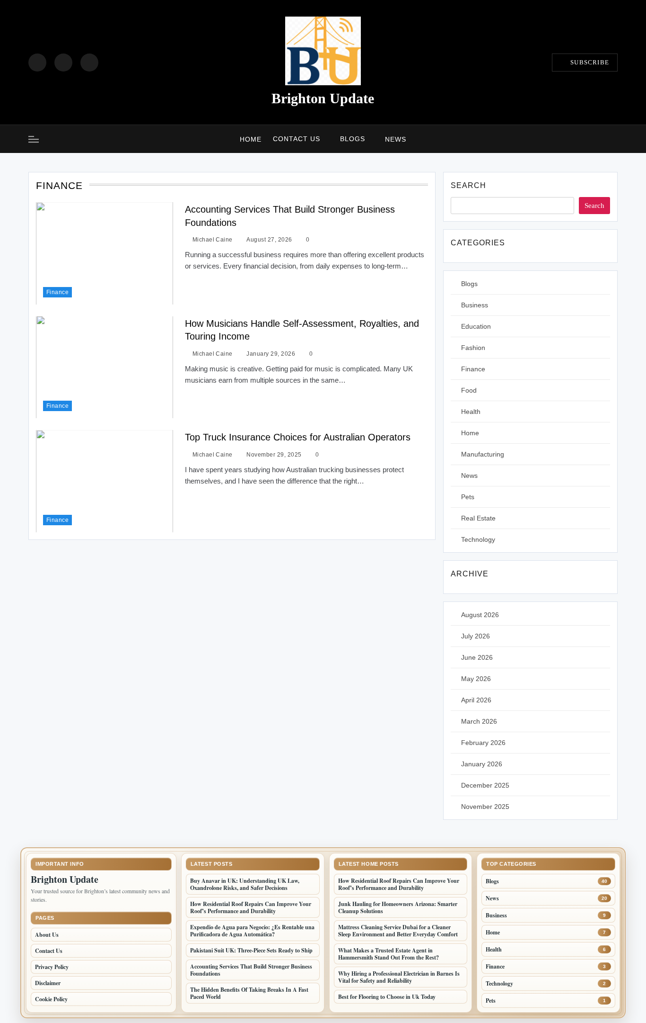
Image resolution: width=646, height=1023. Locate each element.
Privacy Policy (52, 967)
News (395, 139)
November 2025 (485, 806)
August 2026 (480, 615)
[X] (89, 63)
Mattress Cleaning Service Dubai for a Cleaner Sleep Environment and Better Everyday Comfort (398, 930)
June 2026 (477, 657)
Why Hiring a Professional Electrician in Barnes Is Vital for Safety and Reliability (399, 977)
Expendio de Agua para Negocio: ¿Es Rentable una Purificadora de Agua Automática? (252, 930)
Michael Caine (212, 239)
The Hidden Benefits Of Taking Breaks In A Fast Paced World (249, 993)
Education (476, 326)
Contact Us (296, 139)
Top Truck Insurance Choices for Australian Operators (297, 437)
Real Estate (478, 518)
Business (474, 305)
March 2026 (479, 721)
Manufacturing (482, 454)
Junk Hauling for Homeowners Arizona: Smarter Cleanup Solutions (397, 907)
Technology (478, 539)
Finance (57, 292)
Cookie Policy (51, 999)
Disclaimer (48, 983)
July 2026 (475, 636)
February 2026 (483, 742)
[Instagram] (63, 63)
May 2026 (476, 678)
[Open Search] (614, 139)
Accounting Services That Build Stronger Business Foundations (251, 970)
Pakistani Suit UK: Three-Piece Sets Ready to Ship (251, 950)
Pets (467, 497)
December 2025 (485, 785)
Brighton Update (322, 98)
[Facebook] (37, 63)
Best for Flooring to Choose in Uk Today (387, 997)
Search (468, 185)
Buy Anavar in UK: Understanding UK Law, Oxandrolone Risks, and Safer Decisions (244, 884)
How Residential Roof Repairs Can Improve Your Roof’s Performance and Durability (250, 907)
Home (251, 139)
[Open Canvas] (33, 139)
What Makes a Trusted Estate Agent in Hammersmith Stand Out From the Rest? (388, 953)
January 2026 (481, 764)
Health (470, 411)
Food (469, 390)
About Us (47, 935)
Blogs (352, 139)
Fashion (473, 347)
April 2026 (476, 700)
